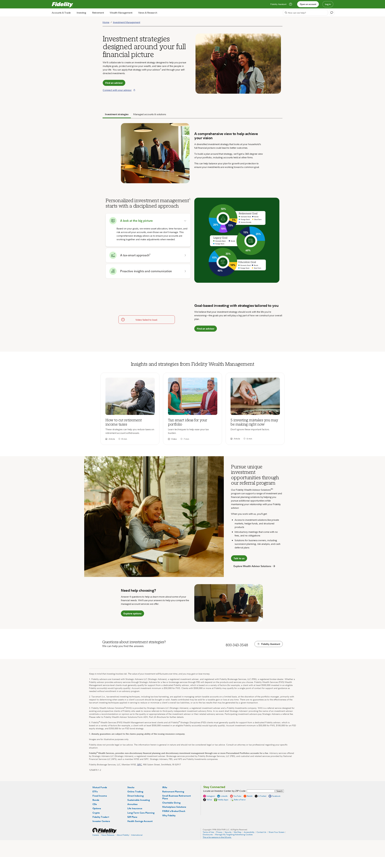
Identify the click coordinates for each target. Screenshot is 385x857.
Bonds (95, 800)
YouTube (237, 796)
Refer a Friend (239, 799)
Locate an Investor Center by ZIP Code (224, 791)
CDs (94, 804)
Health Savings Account (139, 821)
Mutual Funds (99, 787)
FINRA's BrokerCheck (173, 811)
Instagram (210, 796)
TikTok (209, 799)
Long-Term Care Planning (140, 812)
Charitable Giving (171, 802)
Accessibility (249, 832)
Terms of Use (208, 832)
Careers (95, 835)
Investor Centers (101, 821)
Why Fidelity (169, 815)
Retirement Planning (173, 791)
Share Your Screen (277, 832)
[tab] (117, 114)
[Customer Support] (291, 4)
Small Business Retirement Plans (176, 797)
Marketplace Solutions (174, 806)
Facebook (276, 796)
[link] (129, 409)
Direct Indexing (135, 795)
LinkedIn (224, 796)
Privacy (219, 832)
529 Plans (132, 817)
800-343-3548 (237, 645)
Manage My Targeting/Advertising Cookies (234, 834)
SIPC (139, 764)
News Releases (107, 835)
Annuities (132, 804)
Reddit (250, 796)
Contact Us (261, 832)
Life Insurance (134, 808)
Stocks (130, 787)
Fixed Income (99, 795)
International (136, 835)
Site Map (237, 832)
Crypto (96, 812)
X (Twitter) (262, 796)
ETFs (95, 791)
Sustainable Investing (138, 800)
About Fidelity (123, 835)
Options (96, 808)
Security (228, 832)
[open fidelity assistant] (332, 13)
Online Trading (135, 791)
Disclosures (208, 834)
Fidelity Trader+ (100, 817)
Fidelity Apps (222, 799)
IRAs (164, 787)
